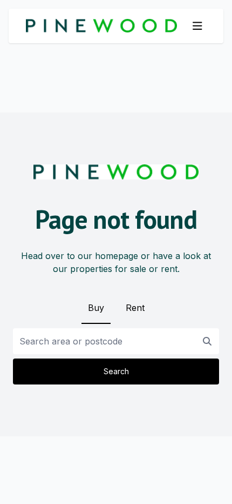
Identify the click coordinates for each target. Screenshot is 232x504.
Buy (96, 307)
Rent (135, 307)
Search (116, 371)
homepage (116, 255)
